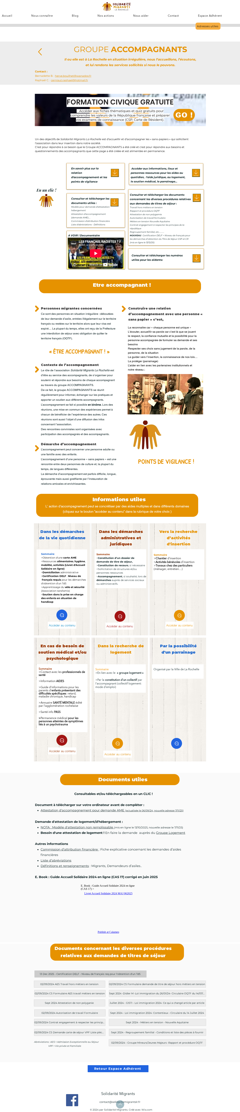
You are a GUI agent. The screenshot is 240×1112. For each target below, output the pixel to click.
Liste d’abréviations (56, 860)
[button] (33, 15)
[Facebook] (72, 1100)
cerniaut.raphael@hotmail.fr (69, 80)
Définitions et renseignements (65, 866)
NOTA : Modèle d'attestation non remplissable (77, 827)
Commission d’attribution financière (70, 849)
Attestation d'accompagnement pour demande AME (112, 810)
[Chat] (61, 615)
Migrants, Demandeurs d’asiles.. (116, 866)
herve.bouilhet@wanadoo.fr (73, 76)
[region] (164, 455)
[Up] (40, 51)
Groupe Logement (170, 833)
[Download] (115, 173)
